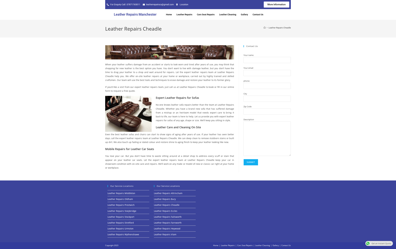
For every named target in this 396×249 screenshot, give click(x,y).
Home (169, 14)
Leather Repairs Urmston (120, 228)
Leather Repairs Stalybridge (122, 210)
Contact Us (258, 14)
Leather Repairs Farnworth (168, 222)
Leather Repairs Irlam (165, 234)
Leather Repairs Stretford (121, 222)
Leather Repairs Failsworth (168, 216)
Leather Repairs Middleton (121, 193)
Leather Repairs (184, 14)
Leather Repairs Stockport (121, 216)
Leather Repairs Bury (165, 199)
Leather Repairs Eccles (165, 210)
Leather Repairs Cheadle (280, 27)
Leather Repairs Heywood (167, 228)
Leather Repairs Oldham (120, 199)
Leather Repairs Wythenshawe (123, 234)
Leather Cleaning (227, 14)
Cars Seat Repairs (206, 14)
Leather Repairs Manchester (135, 14)
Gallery (244, 14)
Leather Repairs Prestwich (121, 204)
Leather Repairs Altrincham (168, 193)
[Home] (265, 27)
